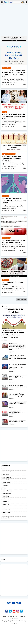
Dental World (6, 480)
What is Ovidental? (12, 616)
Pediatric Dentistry (7, 512)
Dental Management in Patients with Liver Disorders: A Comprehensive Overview (17, 403)
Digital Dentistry (6, 482)
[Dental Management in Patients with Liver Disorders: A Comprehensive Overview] (5, 404)
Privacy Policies (14, 618)
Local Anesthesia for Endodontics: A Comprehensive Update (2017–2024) (17, 420)
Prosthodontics (6, 517)
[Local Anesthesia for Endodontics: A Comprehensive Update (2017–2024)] (5, 422)
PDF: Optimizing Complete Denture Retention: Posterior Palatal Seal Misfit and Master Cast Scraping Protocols (13, 333)
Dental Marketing (7, 477)
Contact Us (22, 616)
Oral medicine (6, 504)
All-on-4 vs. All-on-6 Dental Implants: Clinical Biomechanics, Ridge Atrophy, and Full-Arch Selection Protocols (17, 377)
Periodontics (5, 515)
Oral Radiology (6, 496)
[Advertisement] (14, 20)
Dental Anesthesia (7, 471)
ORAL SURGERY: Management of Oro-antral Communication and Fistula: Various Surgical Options (16, 394)
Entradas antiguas (21, 299)
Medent (4, 488)
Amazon (4, 469)
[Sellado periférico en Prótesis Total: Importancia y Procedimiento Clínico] (5, 387)
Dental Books (6, 474)
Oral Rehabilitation (7, 499)
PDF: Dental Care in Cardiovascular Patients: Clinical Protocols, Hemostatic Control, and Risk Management (17, 367)
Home (4, 616)
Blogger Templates (13, 621)
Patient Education (7, 509)
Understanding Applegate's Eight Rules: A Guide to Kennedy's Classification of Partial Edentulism (17, 357)
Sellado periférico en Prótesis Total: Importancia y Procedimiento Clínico (17, 386)
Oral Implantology (7, 493)
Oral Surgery (5, 501)
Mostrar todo (14, 40)
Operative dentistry (7, 490)
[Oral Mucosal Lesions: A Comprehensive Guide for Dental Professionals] (5, 413)
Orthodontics (6, 507)
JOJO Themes (14, 623)
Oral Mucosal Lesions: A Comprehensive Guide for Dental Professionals (16, 412)
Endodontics (5, 485)
